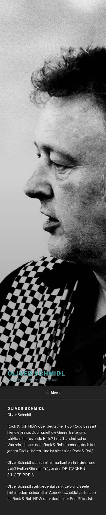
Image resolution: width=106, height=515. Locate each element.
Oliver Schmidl (36, 373)
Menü (56, 393)
